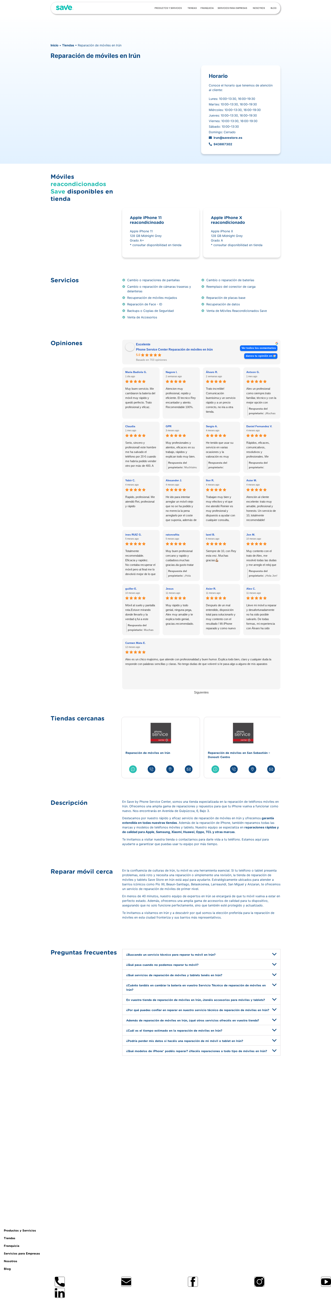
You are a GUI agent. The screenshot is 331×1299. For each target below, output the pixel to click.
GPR (168, 426)
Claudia (130, 426)
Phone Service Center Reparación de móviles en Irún (174, 349)
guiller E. (131, 588)
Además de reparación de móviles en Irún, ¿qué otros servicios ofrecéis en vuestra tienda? (192, 1020)
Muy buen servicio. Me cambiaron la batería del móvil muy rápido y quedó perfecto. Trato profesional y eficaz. (140, 398)
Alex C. (251, 588)
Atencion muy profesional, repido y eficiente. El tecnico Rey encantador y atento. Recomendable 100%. (181, 398)
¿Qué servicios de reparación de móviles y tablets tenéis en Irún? (174, 975)
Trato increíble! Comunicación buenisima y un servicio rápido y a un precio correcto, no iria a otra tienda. (220, 400)
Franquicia (207, 8)
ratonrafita (172, 534)
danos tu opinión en (259, 355)
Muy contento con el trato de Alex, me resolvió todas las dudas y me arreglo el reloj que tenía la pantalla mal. (261, 558)
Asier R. (211, 588)
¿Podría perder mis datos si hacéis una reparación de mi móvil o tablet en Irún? (184, 1040)
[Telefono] (60, 1282)
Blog (273, 8)
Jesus (170, 588)
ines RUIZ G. (133, 534)
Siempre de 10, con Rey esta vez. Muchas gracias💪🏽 (221, 555)
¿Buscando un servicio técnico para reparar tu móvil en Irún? (170, 954)
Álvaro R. (212, 372)
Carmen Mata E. (135, 642)
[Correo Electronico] (126, 1282)
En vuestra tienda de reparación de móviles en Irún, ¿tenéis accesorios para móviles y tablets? (195, 1000)
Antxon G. (253, 372)
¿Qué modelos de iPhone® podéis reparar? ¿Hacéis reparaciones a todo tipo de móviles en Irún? (196, 1051)
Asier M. (251, 480)
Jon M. (250, 534)
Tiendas (192, 8)
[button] (201, 954)
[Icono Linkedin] (60, 1293)
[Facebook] (193, 1282)
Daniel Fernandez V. (259, 426)
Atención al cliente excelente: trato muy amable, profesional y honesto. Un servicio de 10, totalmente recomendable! (261, 508)
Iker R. (210, 480)
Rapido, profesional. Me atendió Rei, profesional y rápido (140, 501)
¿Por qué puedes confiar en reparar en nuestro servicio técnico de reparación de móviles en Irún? (197, 1010)
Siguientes (201, 692)
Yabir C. (130, 480)
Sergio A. (212, 426)
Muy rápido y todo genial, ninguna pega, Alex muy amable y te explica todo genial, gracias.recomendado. (180, 614)
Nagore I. (171, 372)
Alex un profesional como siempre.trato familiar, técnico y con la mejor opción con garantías (261, 396)
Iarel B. (210, 534)
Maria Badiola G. (136, 372)
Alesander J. (174, 480)
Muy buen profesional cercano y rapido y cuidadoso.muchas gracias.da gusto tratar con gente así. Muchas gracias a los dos (180, 558)
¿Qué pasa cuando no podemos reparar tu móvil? (162, 965)
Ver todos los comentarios (259, 348)
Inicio (54, 45)
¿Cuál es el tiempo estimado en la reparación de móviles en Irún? (174, 1030)
